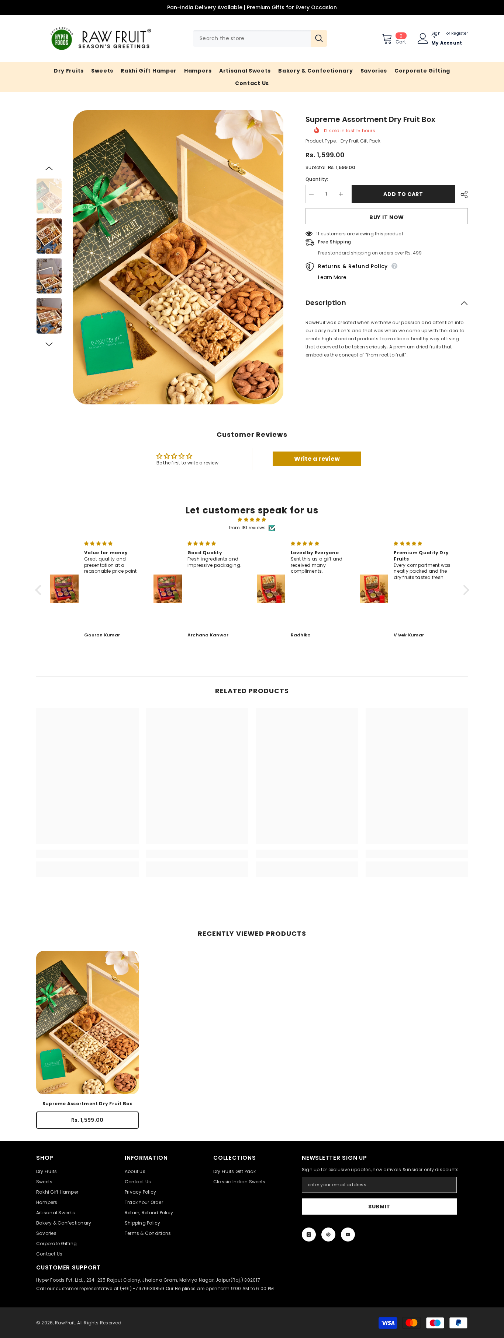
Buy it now (386, 217)
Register (459, 34)
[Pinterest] (328, 1235)
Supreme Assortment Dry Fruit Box (87, 1103)
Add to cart (403, 194)
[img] (252, 520)
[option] (178, 257)
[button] (49, 168)
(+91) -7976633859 (142, 1288)
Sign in (436, 35)
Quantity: (316, 179)
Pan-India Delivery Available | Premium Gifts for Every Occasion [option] (252, 7)
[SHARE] (461, 194)
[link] (87, 854)
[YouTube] (348, 1235)
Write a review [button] (317, 458)
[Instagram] (309, 1235)
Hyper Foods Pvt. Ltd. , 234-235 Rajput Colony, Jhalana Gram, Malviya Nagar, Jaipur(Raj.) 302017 (148, 1280)
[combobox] (252, 38)
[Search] (260, 38)
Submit (379, 1206)
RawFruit (65, 1323)
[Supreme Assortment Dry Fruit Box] (87, 1022)
